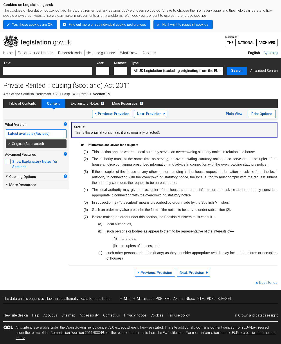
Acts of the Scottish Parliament (27, 94)
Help (35, 315)
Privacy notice (135, 315)
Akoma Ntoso (184, 298)
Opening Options (20, 176)
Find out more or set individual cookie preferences (107, 24)
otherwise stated (150, 327)
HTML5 (125, 298)
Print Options (261, 114)
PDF (159, 298)
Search (237, 70)
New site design (16, 315)
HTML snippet (143, 298)
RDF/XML (225, 298)
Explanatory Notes (85, 103)
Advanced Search (264, 71)
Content (53, 103)
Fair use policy (179, 315)
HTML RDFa (206, 298)
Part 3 (83, 94)
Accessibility (89, 315)
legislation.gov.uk (39, 36)
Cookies (157, 315)
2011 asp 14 (65, 94)
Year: (100, 63)
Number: (120, 63)
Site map (68, 315)
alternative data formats (82, 298)
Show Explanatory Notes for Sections (35, 164)
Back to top (268, 282)
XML (167, 298)
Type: (135, 63)
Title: (7, 63)
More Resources (125, 103)
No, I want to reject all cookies (185, 24)
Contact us (111, 315)
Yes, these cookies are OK (32, 24)
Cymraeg (271, 53)
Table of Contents (22, 103)
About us (50, 315)
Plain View (234, 114)
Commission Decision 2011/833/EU (77, 333)
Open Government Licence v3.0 (90, 327)
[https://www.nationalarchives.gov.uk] (251, 39)
